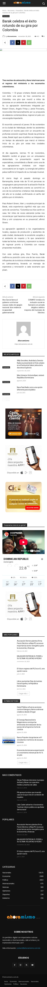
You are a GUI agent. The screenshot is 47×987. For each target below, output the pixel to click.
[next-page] (7, 399)
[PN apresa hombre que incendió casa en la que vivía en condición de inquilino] (8, 795)
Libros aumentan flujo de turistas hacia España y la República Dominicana (29, 683)
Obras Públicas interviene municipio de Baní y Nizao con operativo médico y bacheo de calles (30, 782)
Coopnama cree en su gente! (15, 525)
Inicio (4, 10)
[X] (18, 42)
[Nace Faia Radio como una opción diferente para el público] (8, 390)
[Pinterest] (23, 42)
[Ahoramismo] (4, 36)
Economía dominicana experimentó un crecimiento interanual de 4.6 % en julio (30, 752)
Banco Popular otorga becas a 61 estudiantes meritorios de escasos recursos (30, 739)
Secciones (11, 10)
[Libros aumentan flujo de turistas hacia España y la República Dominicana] (8, 684)
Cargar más (23, 693)
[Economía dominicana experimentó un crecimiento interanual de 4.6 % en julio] (8, 753)
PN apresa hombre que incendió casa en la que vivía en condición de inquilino (30, 794)
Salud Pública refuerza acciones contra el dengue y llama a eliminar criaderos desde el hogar (30, 709)
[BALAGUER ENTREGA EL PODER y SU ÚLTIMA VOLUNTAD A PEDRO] (8, 659)
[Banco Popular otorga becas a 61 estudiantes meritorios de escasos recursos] (8, 740)
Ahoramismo (12, 36)
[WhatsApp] (29, 42)
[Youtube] (32, 965)
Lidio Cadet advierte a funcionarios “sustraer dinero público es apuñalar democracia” (30, 807)
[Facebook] (12, 42)
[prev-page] (3, 399)
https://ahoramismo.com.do (23, 344)
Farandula (19, 10)
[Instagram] (20, 965)
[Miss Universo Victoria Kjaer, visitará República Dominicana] (8, 378)
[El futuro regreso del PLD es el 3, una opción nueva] (8, 672)
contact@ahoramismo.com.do (28, 948)
